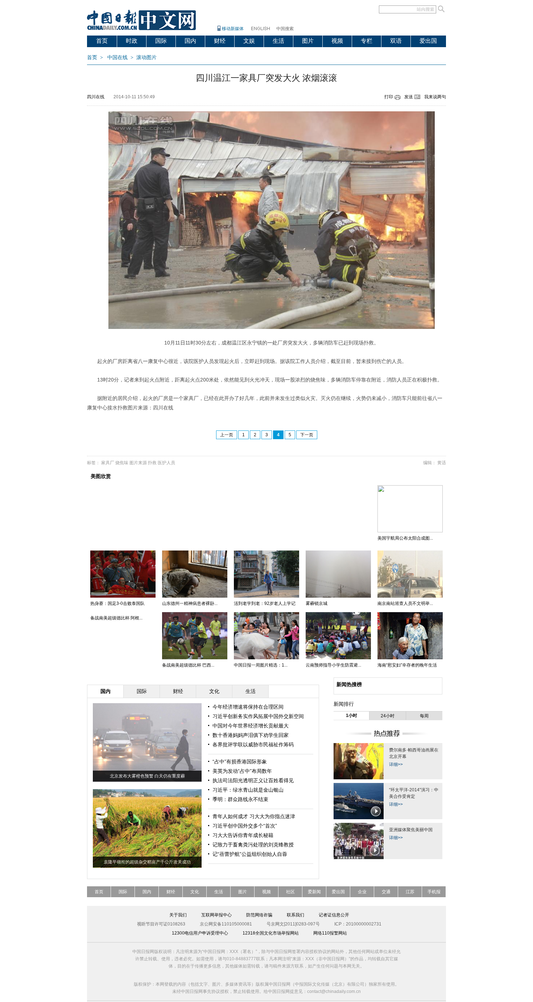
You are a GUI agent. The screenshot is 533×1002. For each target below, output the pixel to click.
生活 (278, 41)
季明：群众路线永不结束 (240, 799)
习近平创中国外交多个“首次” (244, 826)
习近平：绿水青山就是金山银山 (248, 790)
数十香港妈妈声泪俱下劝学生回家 (250, 735)
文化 (194, 891)
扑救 (152, 462)
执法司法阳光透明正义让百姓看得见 (253, 780)
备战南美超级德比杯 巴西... (188, 665)
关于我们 (178, 915)
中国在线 (117, 57)
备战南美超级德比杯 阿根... (116, 617)
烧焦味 (121, 462)
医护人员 (166, 462)
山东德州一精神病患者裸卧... (190, 603)
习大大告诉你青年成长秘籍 (242, 835)
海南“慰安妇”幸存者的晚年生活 (407, 665)
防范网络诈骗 (259, 915)
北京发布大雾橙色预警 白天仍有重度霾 (147, 776)
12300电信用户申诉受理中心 (200, 933)
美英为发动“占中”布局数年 (242, 771)
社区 (290, 891)
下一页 (306, 434)
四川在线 (95, 96)
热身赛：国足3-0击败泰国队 (117, 603)
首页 (102, 41)
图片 (308, 41)
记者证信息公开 (334, 915)
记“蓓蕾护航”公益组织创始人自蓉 (249, 854)
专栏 (366, 41)
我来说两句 (435, 96)
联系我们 (295, 915)
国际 (161, 41)
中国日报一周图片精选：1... (261, 665)
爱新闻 (314, 891)
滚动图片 (146, 57)
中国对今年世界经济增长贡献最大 (250, 726)
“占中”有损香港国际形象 (239, 761)
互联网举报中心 (216, 915)
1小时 (351, 715)
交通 (386, 891)
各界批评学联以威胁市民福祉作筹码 (253, 744)
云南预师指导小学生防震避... (333, 665)
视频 (337, 41)
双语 (396, 41)
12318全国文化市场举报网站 (271, 933)
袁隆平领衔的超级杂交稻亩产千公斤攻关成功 (147, 862)
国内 (190, 41)
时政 (131, 41)
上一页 (226, 434)
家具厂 (107, 462)
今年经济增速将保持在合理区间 (248, 707)
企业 (362, 891)
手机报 (434, 891)
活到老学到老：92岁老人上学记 (265, 603)
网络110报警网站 (330, 933)
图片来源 (138, 462)
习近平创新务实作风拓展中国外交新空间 (258, 716)
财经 (220, 41)
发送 (408, 96)
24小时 (387, 715)
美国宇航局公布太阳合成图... (405, 538)
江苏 (410, 891)
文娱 (249, 41)
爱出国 (428, 41)
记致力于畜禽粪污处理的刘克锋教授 (253, 845)
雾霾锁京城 (316, 603)
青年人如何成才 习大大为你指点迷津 (253, 816)
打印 (388, 96)
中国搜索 (285, 28)
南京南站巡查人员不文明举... (405, 603)
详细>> (396, 764)
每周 (424, 715)
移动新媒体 (233, 28)
